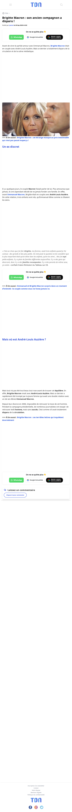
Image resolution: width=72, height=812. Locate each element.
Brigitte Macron (58, 46)
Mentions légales (36, 792)
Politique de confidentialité (36, 795)
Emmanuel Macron (16, 194)
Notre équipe (36, 790)
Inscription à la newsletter (36, 786)
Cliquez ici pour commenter (15, 495)
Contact (36, 788)
